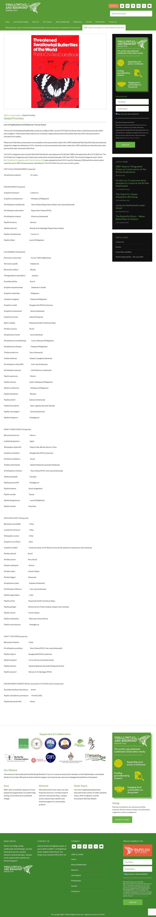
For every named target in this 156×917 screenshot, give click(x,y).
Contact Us (120, 242)
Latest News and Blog (123, 252)
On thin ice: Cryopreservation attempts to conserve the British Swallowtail (132, 183)
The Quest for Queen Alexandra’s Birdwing (126, 195)
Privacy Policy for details (132, 138)
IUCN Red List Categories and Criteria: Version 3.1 (24, 160)
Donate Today (122, 819)
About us (74, 870)
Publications (76, 880)
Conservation (15, 115)
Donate (113, 6)
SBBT (23, 8)
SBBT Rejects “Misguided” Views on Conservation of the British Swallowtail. (131, 169)
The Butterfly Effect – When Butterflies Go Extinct (130, 217)
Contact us (75, 891)
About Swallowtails (78, 864)
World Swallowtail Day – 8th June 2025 (129, 257)
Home (73, 859)
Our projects (76, 875)
